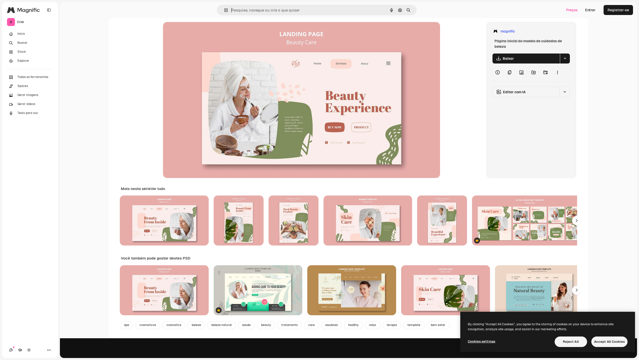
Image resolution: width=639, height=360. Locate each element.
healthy (353, 325)
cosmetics (173, 325)
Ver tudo (158, 188)
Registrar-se (618, 10)
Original (195, 31)
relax (372, 325)
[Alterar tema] (29, 350)
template (413, 325)
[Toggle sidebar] (49, 10)
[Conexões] (11, 350)
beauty (266, 325)
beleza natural (221, 325)
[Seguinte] (576, 221)
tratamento (289, 325)
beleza (196, 325)
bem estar (438, 325)
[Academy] (20, 350)
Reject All (571, 342)
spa (126, 325)
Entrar (590, 10)
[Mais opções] (557, 73)
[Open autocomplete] (224, 10)
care (311, 325)
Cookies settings (481, 341)
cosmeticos (148, 325)
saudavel (331, 325)
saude (246, 325)
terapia (392, 325)
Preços (572, 10)
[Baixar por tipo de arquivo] (565, 59)
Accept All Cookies (609, 342)
